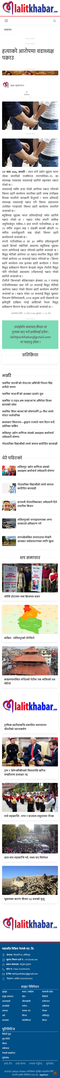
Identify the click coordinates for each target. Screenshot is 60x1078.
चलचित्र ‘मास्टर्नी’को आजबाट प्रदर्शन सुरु (22, 394)
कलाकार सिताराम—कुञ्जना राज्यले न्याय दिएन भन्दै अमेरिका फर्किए (28, 424)
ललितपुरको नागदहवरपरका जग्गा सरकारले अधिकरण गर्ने (34, 521)
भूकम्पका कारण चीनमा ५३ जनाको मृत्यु (24, 899)
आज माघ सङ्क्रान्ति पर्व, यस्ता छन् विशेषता (26, 857)
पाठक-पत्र (26, 1011)
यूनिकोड (5, 1058)
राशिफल (45, 1006)
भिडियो (45, 996)
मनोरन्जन (46, 1001)
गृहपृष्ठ (4, 992)
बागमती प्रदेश (47, 992)
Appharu (44, 1075)
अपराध (5, 1011)
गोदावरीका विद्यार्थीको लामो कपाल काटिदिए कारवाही (29, 444)
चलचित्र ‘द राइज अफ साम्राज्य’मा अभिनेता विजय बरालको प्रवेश (27, 403)
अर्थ (3, 1015)
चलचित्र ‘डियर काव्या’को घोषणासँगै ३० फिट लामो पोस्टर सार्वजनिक (27, 413)
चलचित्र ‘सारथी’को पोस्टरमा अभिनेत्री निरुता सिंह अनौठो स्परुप (27, 385)
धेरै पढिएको (12, 458)
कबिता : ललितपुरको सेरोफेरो (19, 638)
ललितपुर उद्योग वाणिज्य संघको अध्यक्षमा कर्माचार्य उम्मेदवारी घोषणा (28, 435)
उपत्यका (5, 1020)
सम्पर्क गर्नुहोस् (35, 1064)
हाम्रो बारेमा (21, 1064)
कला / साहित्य (28, 992)
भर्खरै (6, 375)
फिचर (24, 1015)
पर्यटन (24, 1006)
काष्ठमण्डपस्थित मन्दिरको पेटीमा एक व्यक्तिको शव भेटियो (29, 681)
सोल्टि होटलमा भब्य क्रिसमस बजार (22, 596)
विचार (44, 1020)
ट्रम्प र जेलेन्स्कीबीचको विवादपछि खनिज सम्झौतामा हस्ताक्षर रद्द (24, 772)
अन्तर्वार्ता (5, 1006)
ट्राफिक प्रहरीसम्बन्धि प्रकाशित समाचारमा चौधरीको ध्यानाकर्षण (25, 727)
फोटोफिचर (26, 1020)
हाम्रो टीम (8, 1064)
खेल (23, 996)
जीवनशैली (26, 1001)
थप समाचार (30, 557)
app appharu (17, 85)
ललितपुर (45, 1015)
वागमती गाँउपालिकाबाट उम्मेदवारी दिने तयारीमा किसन (37, 504)
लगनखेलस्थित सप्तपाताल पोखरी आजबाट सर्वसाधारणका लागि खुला (35, 539)
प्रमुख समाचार (7, 996)
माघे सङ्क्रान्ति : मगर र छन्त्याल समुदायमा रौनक (29, 816)
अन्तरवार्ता (6, 1001)
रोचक (44, 1011)
